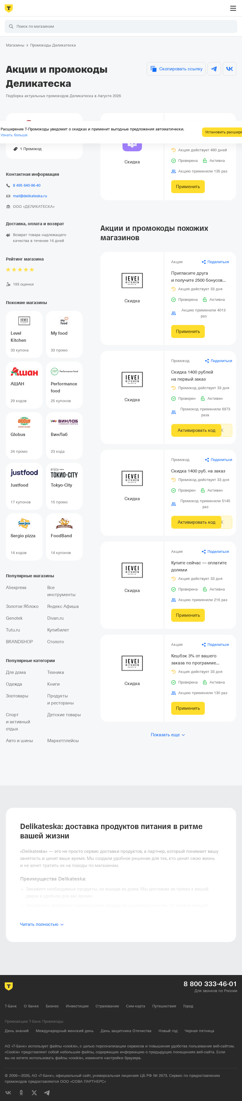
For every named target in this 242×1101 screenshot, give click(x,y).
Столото (55, 641)
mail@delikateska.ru (30, 196)
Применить (188, 186)
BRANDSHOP (19, 641)
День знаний (17, 1031)
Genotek (14, 618)
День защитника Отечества (126, 1031)
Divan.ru (55, 618)
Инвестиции (77, 1006)
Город (188, 1006)
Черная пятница (199, 1031)
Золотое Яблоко (22, 606)
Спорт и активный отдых (18, 721)
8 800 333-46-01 (210, 984)
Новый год (168, 1031)
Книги (53, 684)
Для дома (16, 672)
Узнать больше (14, 135)
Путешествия (164, 1006)
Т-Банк (11, 1006)
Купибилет (58, 630)
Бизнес (52, 1006)
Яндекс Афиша (63, 606)
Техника (55, 672)
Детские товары (64, 714)
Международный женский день (65, 1031)
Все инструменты (61, 591)
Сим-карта (135, 1006)
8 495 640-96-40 (26, 185)
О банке (31, 1006)
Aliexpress (16, 587)
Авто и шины (19, 740)
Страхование (107, 1006)
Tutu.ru (13, 630)
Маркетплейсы (63, 740)
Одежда (14, 684)
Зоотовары (17, 696)
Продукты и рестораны (60, 699)
